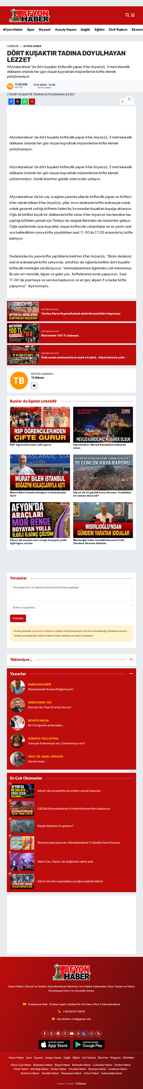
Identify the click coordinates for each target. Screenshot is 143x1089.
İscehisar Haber (118, 1069)
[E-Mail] (34, 386)
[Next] (85, 1034)
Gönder (18, 618)
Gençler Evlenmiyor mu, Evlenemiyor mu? (56, 743)
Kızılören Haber (30, 1073)
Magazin (115, 1057)
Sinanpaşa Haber (71, 1073)
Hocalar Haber (77, 1069)
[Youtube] (72, 1034)
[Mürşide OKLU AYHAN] (17, 740)
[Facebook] (45, 1034)
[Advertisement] (71, 924)
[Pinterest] (58, 1034)
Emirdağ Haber (40, 1069)
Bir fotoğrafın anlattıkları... (46, 725)
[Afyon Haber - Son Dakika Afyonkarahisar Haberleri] (29, 15)
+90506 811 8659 (74, 1011)
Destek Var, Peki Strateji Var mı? (50, 707)
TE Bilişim (80, 1083)
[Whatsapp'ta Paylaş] (25, 102)
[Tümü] (131, 659)
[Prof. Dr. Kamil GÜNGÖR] (17, 759)
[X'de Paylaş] (18, 102)
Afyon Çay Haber (21, 1065)
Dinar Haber (21, 1069)
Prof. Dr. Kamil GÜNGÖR (45, 756)
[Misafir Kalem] (17, 722)
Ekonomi (103, 1057)
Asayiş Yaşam (65, 30)
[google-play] (88, 1044)
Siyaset (45, 30)
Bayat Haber (62, 1065)
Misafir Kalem (38, 720)
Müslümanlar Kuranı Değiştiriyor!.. (51, 689)
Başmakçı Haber (43, 1065)
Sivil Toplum (118, 30)
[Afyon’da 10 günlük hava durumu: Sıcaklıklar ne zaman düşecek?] (103, 472)
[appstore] (54, 1044)
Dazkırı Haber (123, 1065)
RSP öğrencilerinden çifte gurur (30, 445)
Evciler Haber (59, 1069)
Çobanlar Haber (102, 1065)
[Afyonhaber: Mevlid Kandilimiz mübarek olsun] (103, 424)
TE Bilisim (37, 377)
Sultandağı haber (111, 1073)
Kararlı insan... (37, 761)
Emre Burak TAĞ (39, 702)
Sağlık (85, 30)
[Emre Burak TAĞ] (17, 704)
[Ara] (127, 15)
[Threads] (78, 1034)
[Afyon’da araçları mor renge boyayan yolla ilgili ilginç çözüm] (40, 519)
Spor (30, 30)
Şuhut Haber (91, 1073)
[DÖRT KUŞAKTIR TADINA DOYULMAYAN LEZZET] (71, 94)
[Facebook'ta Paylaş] (11, 102)
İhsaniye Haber (97, 1069)
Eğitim (99, 30)
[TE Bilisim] (19, 380)
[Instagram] (65, 1034)
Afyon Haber (13, 30)
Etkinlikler (128, 1057)
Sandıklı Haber (50, 1073)
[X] (51, 1034)
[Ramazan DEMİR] (17, 686)
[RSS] (98, 1034)
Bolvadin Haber (81, 1065)
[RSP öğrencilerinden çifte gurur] (40, 424)
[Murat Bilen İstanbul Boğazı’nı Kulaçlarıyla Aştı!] (40, 472)
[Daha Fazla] (32, 102)
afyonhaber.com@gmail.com (74, 1019)
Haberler (13, 46)
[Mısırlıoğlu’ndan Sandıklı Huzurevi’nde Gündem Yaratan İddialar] (103, 519)
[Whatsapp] (92, 1034)
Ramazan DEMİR (39, 684)
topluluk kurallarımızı (43, 631)
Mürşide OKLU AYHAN (43, 738)
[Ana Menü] (133, 15)
